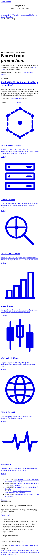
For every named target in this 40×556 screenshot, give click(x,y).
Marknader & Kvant (26, 552)
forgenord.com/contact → (11, 536)
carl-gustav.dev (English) (30, 545)
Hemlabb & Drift (23, 550)
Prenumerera (5, 515)
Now (27, 8)
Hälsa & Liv (12, 554)
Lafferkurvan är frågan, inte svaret (24, 494)
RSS (10, 515)
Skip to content (6, 2)
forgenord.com (16, 545)
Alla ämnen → (18, 103)
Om (23, 8)
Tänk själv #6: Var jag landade (23, 487)
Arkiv (19, 8)
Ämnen (13, 8)
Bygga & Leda (13, 552)
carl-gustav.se (20, 6)
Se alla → (10, 17)
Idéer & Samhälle (16, 98)
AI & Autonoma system (8, 550)
